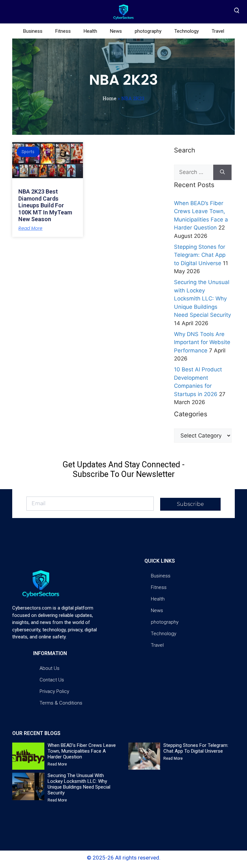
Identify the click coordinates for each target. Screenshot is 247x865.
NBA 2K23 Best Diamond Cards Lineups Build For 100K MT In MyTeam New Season (45, 205)
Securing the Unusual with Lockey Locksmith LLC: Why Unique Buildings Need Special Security (202, 298)
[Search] (222, 172)
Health (90, 31)
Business (32, 31)
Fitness (63, 31)
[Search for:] (193, 172)
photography (148, 31)
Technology (186, 31)
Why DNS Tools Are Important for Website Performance (202, 342)
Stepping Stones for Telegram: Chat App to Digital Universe (199, 255)
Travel (218, 31)
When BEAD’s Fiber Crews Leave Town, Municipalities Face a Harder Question (82, 751)
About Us (49, 668)
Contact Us (52, 680)
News (116, 31)
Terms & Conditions (61, 703)
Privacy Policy (54, 691)
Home (109, 98)
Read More (30, 228)
